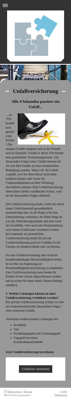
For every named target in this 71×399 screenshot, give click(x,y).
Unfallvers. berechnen (35, 369)
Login (64, 391)
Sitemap (28, 391)
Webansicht (61, 394)
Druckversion (14, 391)
